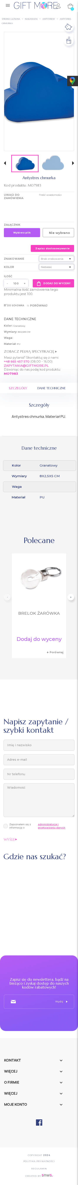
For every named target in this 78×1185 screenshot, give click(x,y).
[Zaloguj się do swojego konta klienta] (58, 6)
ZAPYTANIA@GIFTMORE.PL (26, 366)
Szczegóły (18, 388)
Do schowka (15, 305)
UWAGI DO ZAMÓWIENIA (13, 196)
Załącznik (12, 224)
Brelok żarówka (39, 613)
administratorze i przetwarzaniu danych (51, 826)
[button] (5, 163)
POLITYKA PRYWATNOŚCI (39, 1161)
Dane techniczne (51, 388)
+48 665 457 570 (16, 361)
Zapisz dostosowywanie (52, 248)
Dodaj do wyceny (57, 283)
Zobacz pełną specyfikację (29, 351)
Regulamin (39, 1168)
